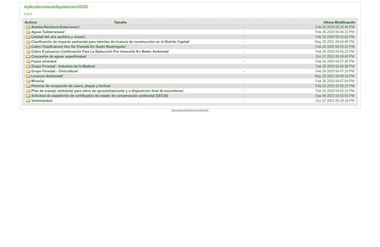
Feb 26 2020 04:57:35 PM (192, 61)
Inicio (28, 14)
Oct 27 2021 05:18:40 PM (192, 56)
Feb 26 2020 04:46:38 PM (192, 66)
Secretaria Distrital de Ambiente (190, 110)
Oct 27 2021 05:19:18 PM (192, 101)
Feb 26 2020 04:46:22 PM (192, 32)
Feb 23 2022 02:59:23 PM (192, 86)
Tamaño (120, 22)
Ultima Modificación (339, 22)
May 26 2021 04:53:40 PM (192, 42)
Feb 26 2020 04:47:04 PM (192, 81)
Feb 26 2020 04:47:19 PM (192, 71)
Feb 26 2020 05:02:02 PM (192, 37)
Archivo (31, 22)
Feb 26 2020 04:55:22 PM (192, 47)
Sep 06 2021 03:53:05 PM (192, 96)
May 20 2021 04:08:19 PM (192, 76)
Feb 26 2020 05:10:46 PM (192, 27)
